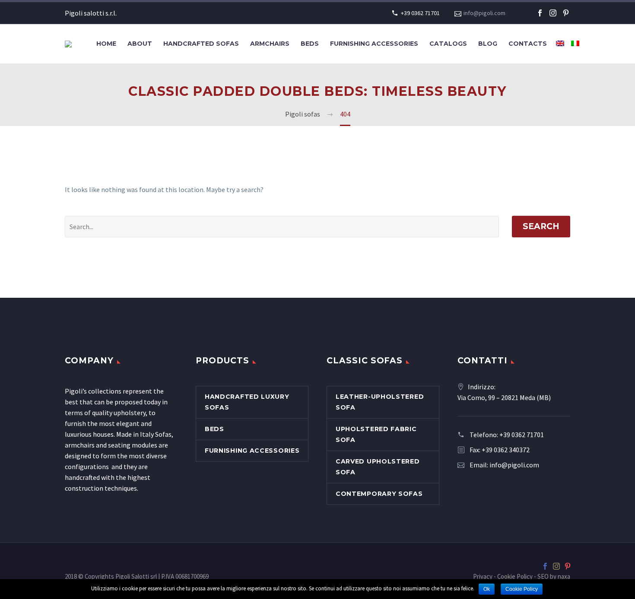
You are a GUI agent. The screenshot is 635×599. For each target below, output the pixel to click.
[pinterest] (565, 12)
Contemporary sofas (379, 494)
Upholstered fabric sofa (376, 434)
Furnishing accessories (374, 43)
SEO (543, 576)
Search (541, 226)
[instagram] (552, 12)
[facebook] (539, 12)
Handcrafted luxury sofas (247, 402)
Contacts (527, 43)
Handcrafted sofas (201, 43)
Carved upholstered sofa (378, 466)
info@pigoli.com (484, 13)
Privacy (482, 576)
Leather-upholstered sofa (380, 402)
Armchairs (269, 43)
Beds (310, 43)
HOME (106, 43)
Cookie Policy (515, 576)
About (139, 43)
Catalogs (448, 43)
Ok (486, 589)
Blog (487, 43)
